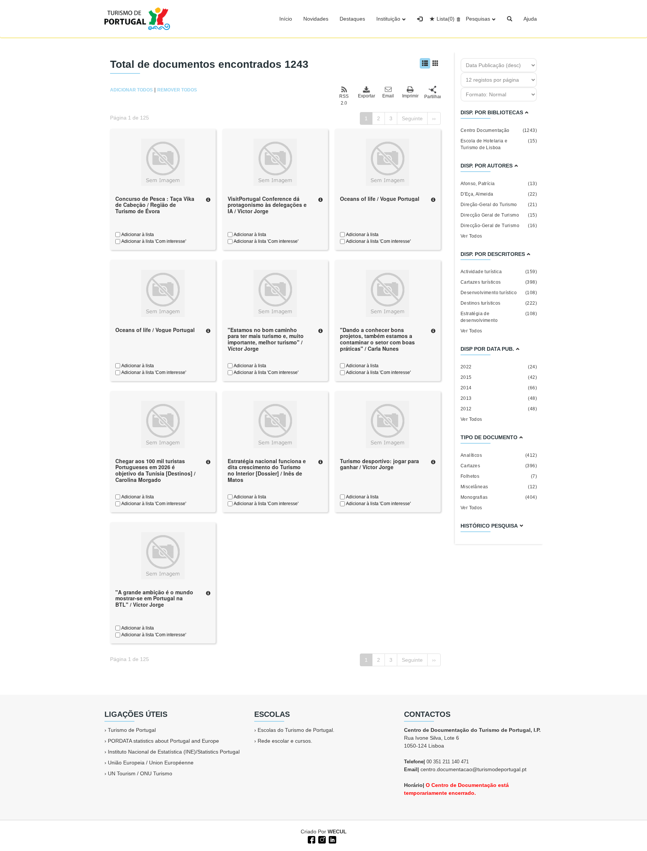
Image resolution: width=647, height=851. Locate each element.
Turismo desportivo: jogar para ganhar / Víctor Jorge (379, 464)
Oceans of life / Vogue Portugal (379, 198)
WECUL (337, 832)
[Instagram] (321, 839)
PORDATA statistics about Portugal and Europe (163, 741)
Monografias (499, 497)
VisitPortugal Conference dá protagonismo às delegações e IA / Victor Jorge (267, 205)
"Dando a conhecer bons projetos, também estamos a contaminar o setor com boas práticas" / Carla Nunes (377, 339)
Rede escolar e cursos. (285, 741)
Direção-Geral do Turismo (499, 204)
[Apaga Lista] (457, 18)
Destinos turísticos (499, 303)
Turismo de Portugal (132, 730)
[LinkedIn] (332, 839)
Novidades (315, 19)
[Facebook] (311, 839)
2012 (499, 408)
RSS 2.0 (344, 100)
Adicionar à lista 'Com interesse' (153, 241)
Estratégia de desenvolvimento (499, 317)
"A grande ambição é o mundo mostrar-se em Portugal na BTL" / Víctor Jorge (154, 598)
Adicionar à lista (137, 234)
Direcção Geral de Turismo (499, 215)
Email (388, 96)
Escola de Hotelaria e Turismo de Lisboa (499, 144)
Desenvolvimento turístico (499, 292)
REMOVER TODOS (177, 90)
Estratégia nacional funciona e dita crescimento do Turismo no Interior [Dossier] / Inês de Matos (267, 470)
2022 (499, 366)
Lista (446, 19)
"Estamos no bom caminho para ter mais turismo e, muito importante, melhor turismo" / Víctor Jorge (266, 339)
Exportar (366, 96)
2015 (499, 377)
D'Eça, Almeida (499, 194)
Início (285, 19)
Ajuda (530, 19)
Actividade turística (499, 271)
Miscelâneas (499, 486)
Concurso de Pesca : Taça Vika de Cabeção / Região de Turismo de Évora (154, 205)
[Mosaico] (435, 63)
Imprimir (410, 96)
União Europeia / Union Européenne (151, 763)
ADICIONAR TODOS (131, 90)
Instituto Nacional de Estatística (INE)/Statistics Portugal (174, 752)
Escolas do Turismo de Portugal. (296, 730)
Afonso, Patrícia (499, 183)
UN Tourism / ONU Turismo (140, 773)
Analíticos (499, 455)
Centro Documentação (499, 130)
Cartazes (499, 465)
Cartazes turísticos (499, 282)
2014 (499, 387)
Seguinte (412, 118)
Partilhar (432, 96)
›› (434, 118)
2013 (499, 398)
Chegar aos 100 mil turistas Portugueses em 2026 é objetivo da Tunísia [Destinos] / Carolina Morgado (155, 470)
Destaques (352, 19)
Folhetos (499, 476)
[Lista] (425, 63)
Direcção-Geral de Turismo (499, 225)
